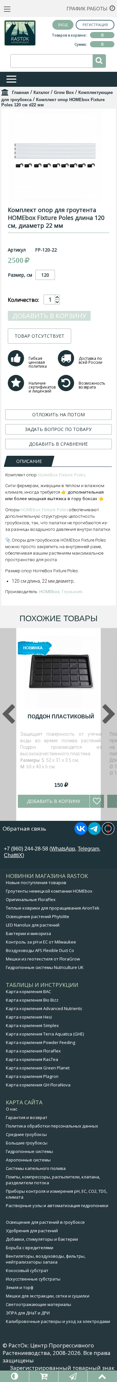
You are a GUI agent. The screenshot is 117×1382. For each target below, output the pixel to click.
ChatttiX (13, 855)
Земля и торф (19, 1287)
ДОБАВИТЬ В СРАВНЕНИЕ (58, 444)
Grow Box (64, 92)
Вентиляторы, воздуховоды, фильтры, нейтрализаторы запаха (45, 1259)
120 (45, 275)
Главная (20, 92)
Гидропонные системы (29, 1151)
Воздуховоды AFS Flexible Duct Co (40, 950)
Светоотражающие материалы (38, 1304)
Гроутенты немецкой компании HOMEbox (49, 891)
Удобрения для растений (32, 1231)
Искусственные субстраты (33, 1279)
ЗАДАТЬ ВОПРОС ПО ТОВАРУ (58, 429)
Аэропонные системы (28, 1160)
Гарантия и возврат (26, 1117)
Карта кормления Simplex (32, 1025)
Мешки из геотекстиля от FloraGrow (43, 959)
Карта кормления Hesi (29, 1017)
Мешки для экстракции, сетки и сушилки (47, 1296)
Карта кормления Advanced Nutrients (44, 1008)
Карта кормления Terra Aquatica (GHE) (45, 1034)
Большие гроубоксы (26, 1143)
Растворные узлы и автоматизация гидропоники (57, 1205)
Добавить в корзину (49, 315)
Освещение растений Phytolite (37, 916)
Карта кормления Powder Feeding (40, 1042)
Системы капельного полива (36, 1168)
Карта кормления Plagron (32, 1076)
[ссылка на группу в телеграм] (94, 833)
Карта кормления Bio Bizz (32, 1000)
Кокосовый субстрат (27, 1270)
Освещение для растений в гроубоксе (45, 1222)
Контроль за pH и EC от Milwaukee (41, 942)
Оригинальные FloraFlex (31, 899)
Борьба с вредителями (29, 1248)
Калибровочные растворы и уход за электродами (58, 1321)
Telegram (88, 849)
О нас (11, 1109)
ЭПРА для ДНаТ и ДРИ (28, 1313)
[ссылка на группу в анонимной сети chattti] (108, 833)
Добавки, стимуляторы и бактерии (42, 1239)
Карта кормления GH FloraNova (38, 1085)
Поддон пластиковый (61, 716)
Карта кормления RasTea (32, 1059)
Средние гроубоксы (26, 1134)
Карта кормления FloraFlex (33, 1051)
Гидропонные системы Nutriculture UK (45, 967)
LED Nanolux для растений (32, 925)
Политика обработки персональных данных (52, 1126)
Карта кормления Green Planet (38, 1068)
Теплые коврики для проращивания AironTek (52, 908)
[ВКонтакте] (80, 833)
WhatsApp (63, 849)
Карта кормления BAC (28, 991)
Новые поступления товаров (36, 882)
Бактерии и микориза (28, 933)
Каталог (41, 92)
